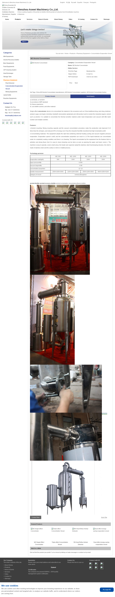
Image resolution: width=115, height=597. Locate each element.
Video (70, 19)
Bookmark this (91, 71)
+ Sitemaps (7, 578)
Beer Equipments (8, 63)
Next (76, 83)
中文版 (68, 2)
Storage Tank (7, 76)
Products (18, 19)
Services (29, 19)
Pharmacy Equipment (10, 80)
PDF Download (73, 77)
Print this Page (72, 71)
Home (7, 19)
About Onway (58, 19)
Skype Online (72, 74)
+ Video (6, 574)
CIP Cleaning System (9, 70)
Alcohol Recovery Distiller (11, 60)
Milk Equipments (8, 56)
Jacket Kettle (7, 95)
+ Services (7, 572)
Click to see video (92, 77)
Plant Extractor (10, 83)
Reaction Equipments (10, 98)
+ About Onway (8, 565)
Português (93, 2)
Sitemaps (107, 19)
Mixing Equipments (11, 92)
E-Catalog (81, 19)
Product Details (50, 96)
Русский (73, 2)
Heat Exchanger (8, 73)
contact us (82, 552)
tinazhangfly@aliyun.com (13, 115)
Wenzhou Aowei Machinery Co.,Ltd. (38, 9)
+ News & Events (9, 569)
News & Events (43, 19)
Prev (70, 83)
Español (79, 2)
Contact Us (94, 19)
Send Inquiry (91, 96)
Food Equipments (8, 66)
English (62, 2)
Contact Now (36, 517)
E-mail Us (90, 74)
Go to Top (104, 517)
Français (86, 2)
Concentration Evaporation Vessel (14, 87)
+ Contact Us (7, 576)
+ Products (7, 567)
